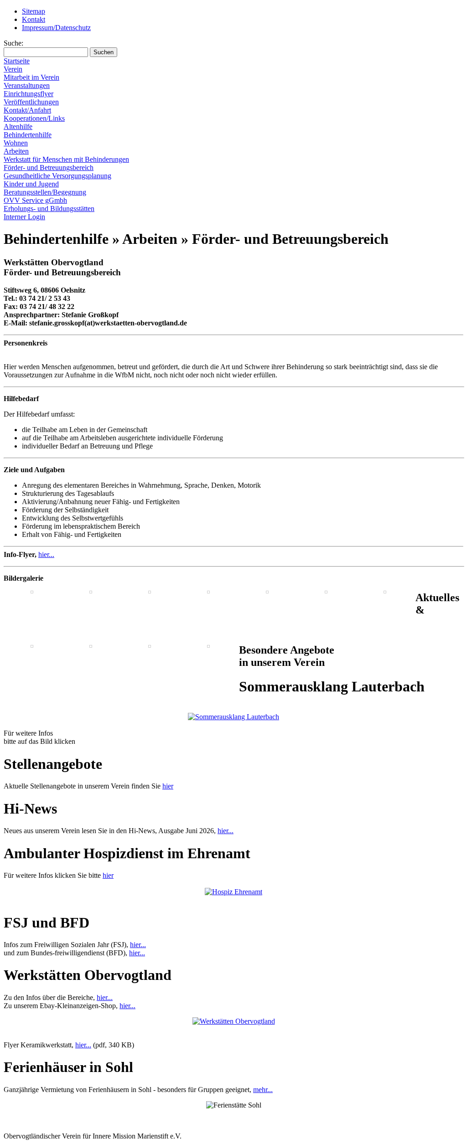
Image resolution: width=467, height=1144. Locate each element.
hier (167, 786)
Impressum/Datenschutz (56, 27)
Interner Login (24, 217)
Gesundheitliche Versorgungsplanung (57, 176)
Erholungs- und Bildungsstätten (49, 208)
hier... (46, 554)
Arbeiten (16, 151)
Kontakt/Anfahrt (27, 110)
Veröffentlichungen (31, 102)
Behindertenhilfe (28, 135)
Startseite (17, 61)
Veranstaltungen (27, 85)
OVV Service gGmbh (35, 200)
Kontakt (33, 19)
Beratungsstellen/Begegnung (45, 192)
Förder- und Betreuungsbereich (48, 167)
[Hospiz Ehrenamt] (233, 892)
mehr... (263, 1089)
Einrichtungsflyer (28, 94)
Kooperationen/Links (34, 118)
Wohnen (16, 143)
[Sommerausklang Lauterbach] (233, 717)
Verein (13, 69)
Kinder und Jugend (31, 184)
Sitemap (33, 11)
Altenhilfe (18, 126)
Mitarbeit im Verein (31, 77)
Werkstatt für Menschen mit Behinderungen (66, 159)
